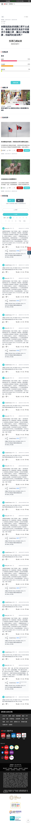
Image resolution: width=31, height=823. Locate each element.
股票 (13, 716)
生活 (7, 721)
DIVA (11, 721)
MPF (26, 719)
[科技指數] (8, 1)
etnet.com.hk (7, 711)
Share (27, 16)
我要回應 (15, 82)
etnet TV (5, 716)
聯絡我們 (21, 768)
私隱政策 (26, 768)
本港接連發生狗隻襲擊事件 (9, 179)
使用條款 (8, 769)
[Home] (6, 4)
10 (15, 221)
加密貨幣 (18, 719)
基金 (23, 719)
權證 (23, 716)
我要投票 (20, 150)
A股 (7, 719)
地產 (4, 721)
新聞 (10, 716)
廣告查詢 (15, 768)
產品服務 (10, 768)
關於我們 (5, 768)
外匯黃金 (12, 719)
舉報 (28, 247)
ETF (27, 716)
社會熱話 (3, 187)
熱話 (3, 16)
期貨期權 (18, 716)
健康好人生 (17, 721)
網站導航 (13, 769)
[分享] (24, 17)
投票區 (11, 4)
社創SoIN (5, 724)
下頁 (20, 221)
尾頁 (24, 221)
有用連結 (18, 769)
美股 (4, 719)
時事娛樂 (3, 106)
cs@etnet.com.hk (18, 766)
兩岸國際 (3, 150)
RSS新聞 (23, 769)
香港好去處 (24, 721)
